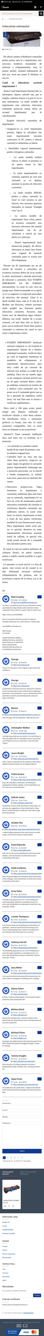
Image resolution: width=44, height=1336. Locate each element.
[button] (11, 1189)
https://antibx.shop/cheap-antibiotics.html (27, 780)
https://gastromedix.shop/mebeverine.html (27, 873)
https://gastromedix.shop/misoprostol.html (27, 973)
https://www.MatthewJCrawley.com (25, 602)
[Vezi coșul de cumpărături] (41, 7)
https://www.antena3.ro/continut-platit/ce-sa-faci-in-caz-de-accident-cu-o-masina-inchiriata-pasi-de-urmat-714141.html (23, 715)
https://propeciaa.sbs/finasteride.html (25, 759)
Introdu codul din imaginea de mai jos (14, 1305)
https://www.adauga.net (21, 665)
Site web (5, 1117)
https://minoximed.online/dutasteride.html (27, 922)
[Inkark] (35, 7)
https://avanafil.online (20, 994)
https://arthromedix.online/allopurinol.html (27, 897)
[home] (2, 19)
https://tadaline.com (20, 1038)
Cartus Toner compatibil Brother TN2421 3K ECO (11, 1200)
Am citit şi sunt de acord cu (19, 1313)
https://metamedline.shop (21, 850)
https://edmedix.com (20, 1015)
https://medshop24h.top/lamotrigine (25, 948)
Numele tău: (6, 1103)
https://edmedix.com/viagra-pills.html (25, 1084)
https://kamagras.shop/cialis (23, 803)
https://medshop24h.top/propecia (24, 733)
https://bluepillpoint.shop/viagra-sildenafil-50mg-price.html (23, 829)
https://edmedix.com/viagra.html (24, 1061)
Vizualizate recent (7, 1173)
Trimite (22, 1151)
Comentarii (5, 1123)
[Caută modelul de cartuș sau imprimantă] (41, 13)
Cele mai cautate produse (28, 1173)
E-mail (4, 1110)
